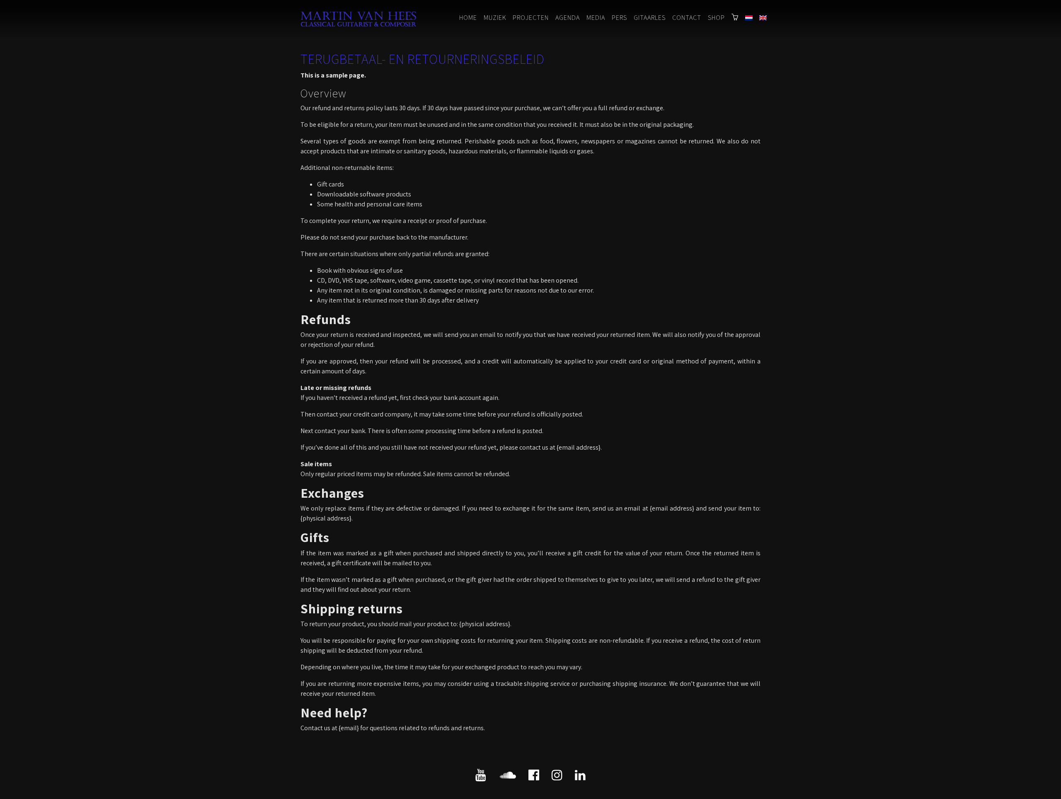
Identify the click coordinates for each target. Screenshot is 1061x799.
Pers (619, 17)
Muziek (495, 17)
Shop (716, 17)
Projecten (531, 17)
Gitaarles (650, 17)
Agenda (567, 17)
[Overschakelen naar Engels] (763, 18)
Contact (686, 17)
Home (468, 17)
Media (595, 17)
